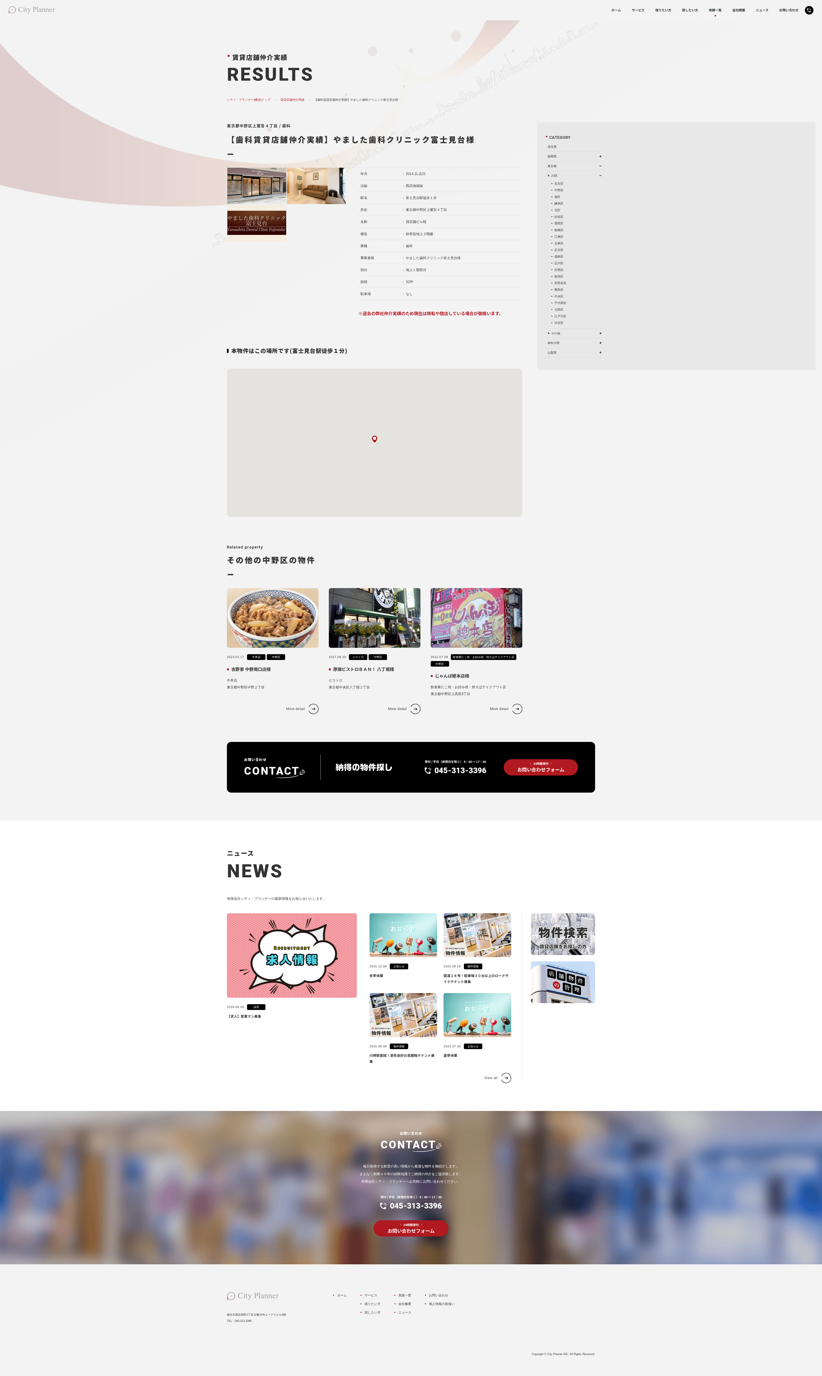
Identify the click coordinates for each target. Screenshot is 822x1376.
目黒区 (558, 269)
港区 (557, 197)
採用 (256, 1007)
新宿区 (558, 276)
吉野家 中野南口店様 (251, 669)
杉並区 (558, 216)
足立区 (558, 250)
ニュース (762, 10)
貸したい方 (690, 10)
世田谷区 (560, 283)
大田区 (558, 309)
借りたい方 (663, 10)
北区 (557, 210)
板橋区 (558, 230)
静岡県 (552, 156)
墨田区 (558, 223)
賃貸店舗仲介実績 (292, 99)
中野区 (276, 657)
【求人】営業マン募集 (244, 1016)
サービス (638, 10)
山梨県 (552, 352)
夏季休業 (450, 1055)
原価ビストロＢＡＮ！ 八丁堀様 (363, 669)
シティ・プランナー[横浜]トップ (249, 99)
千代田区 (560, 303)
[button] (375, 439)
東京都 (552, 166)
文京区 (558, 183)
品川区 (558, 263)
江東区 (558, 236)
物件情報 (473, 966)
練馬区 (558, 203)
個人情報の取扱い (442, 1304)
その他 (555, 333)
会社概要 (738, 10)
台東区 (558, 243)
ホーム (616, 10)
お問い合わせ (788, 10)
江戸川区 (560, 316)
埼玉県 (552, 146)
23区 (554, 175)
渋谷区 (558, 323)
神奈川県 (554, 343)
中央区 (558, 296)
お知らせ (399, 966)
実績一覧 (715, 10)
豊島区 (558, 289)
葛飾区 (558, 256)
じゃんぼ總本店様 (452, 676)
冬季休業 (376, 975)
